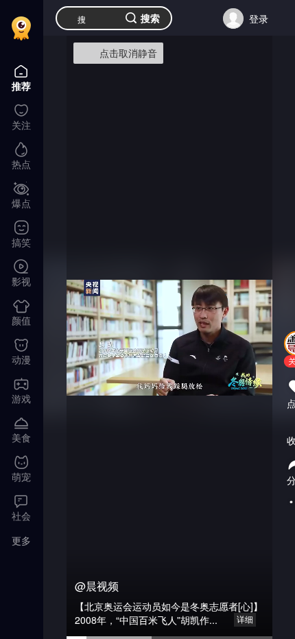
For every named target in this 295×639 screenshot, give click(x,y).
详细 (245, 620)
